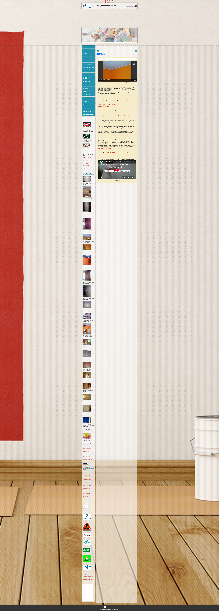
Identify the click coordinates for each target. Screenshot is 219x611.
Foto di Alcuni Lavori (87, 84)
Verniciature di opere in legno (105, 148)
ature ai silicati (104, 106)
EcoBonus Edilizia (86, 81)
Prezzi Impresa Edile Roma (87, 60)
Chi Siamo (85, 53)
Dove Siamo (85, 108)
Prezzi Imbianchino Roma (88, 56)
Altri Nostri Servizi (86, 101)
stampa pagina (133, 48)
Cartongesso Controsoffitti (88, 67)
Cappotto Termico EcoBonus (86, 78)
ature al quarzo (104, 108)
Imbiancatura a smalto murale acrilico (107, 97)
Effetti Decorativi (86, 74)
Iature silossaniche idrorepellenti (107, 104)
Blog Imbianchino (86, 104)
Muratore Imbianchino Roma (104, 5)
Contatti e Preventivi (87, 111)
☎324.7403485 (109, 2)
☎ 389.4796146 (111, 152)
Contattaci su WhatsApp (88, 114)
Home (84, 46)
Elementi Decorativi (87, 70)
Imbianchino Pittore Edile (117, 153)
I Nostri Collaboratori (87, 98)
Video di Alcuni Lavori (87, 91)
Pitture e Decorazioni (87, 64)
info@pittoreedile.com (125, 152)
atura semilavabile (104, 94)
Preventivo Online (86, 50)
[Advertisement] (109, 19)
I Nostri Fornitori (86, 94)
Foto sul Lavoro (86, 88)
